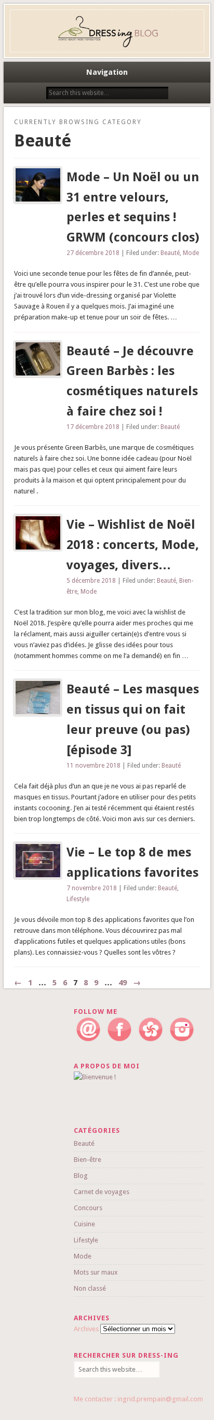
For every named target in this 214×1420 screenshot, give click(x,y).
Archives (86, 1329)
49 (122, 982)
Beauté (170, 253)
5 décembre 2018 (91, 580)
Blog (81, 1176)
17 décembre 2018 (92, 427)
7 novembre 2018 (91, 888)
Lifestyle (77, 899)
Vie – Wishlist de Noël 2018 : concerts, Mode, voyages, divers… (132, 544)
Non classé (90, 1288)
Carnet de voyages (101, 1192)
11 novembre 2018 (93, 765)
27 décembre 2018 (92, 253)
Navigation (107, 72)
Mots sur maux (96, 1272)
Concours (88, 1208)
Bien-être (87, 1159)
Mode (191, 253)
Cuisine (84, 1224)
